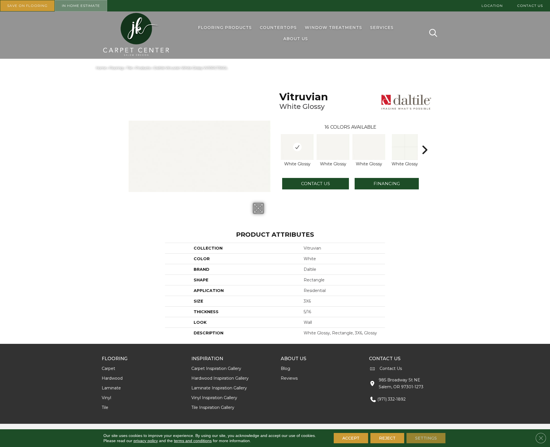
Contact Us (315, 183)
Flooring (116, 68)
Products (142, 68)
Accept (351, 438)
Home (101, 68)
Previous (276, 141)
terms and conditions (193, 440)
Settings (426, 438)
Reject (387, 438)
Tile (129, 68)
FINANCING (387, 183)
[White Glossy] (297, 147)
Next (424, 141)
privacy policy (145, 440)
